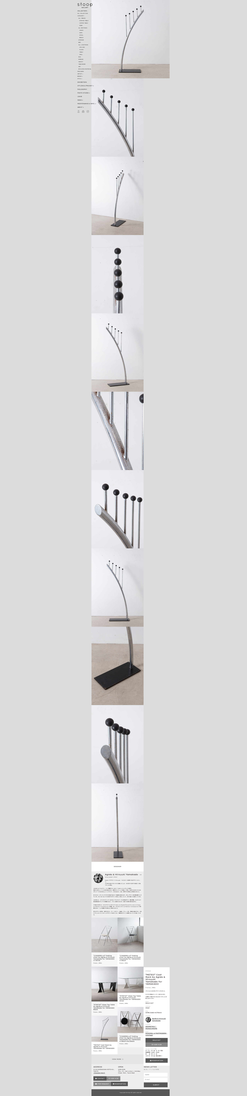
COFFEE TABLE (83, 23)
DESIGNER (80, 71)
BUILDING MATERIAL (84, 69)
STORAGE (81, 40)
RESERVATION (157, 1060)
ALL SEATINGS (82, 28)
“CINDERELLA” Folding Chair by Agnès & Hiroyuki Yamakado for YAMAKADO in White (104, 958)
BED (79, 42)
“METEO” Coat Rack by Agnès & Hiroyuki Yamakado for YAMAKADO (103, 1046)
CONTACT (101, 1078)
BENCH (81, 37)
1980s (153, 987)
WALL (81, 54)
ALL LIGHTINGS (83, 44)
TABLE (81, 52)
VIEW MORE (116, 1059)
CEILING (82, 47)
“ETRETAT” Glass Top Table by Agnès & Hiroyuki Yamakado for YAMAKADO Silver (130, 998)
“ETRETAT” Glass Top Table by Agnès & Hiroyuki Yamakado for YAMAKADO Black (104, 1007)
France (148, 987)
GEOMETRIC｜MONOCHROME (151, 1027)
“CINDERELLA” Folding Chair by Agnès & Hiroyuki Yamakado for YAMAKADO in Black (130, 958)
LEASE (79, 96)
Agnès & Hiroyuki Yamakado (159, 1020)
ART (79, 66)
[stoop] (84, 4)
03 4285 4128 (157, 1045)
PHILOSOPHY (82, 89)
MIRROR (80, 59)
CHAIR (81, 30)
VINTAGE (149, 1035)
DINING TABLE (84, 20)
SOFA (80, 32)
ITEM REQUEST (103, 1084)
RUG (79, 57)
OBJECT (80, 61)
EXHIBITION (82, 82)
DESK (80, 25)
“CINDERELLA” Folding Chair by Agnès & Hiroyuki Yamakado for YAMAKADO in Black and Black (130, 1038)
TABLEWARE (82, 64)
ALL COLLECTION (82, 13)
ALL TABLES (81, 18)
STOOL (81, 35)
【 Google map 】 (99, 1073)
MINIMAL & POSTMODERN (155, 1033)
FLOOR (81, 49)
